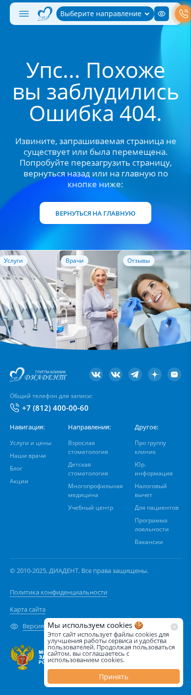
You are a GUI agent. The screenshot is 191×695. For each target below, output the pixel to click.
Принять (113, 676)
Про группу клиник (150, 447)
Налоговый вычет (151, 490)
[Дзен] (155, 374)
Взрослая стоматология (88, 447)
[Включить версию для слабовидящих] (161, 13)
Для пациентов (157, 507)
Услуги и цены (30, 443)
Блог (16, 468)
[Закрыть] (174, 627)
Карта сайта (28, 609)
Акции (19, 481)
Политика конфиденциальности (58, 592)
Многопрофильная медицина (95, 490)
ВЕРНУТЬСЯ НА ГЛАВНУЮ (95, 213)
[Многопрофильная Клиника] (115, 374)
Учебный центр (90, 507)
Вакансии (149, 542)
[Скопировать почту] (174, 374)
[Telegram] (135, 374)
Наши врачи (28, 455)
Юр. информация (154, 468)
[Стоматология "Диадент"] (96, 374)
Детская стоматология (88, 468)
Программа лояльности (152, 524)
